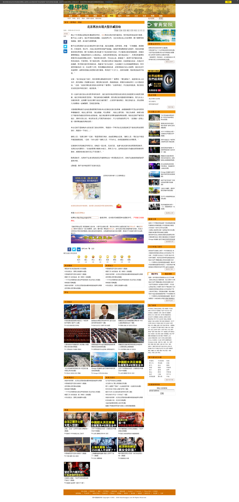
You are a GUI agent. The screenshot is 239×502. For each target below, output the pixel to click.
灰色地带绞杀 (127, 433)
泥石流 (131, 325)
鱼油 (106, 373)
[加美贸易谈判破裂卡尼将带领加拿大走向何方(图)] (154, 148)
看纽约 (126, 493)
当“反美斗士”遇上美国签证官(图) (116, 383)
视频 (161, 16)
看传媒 (133, 493)
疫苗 (156, 315)
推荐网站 (78, 493)
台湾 (169, 331)
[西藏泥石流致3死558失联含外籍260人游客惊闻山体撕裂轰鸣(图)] (131, 329)
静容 (159, 372)
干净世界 (87, 493)
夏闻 (167, 365)
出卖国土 (150, 312)
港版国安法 (168, 315)
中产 (162, 331)
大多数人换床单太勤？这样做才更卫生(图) (162, 230)
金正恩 (161, 319)
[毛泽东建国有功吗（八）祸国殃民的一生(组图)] (154, 204)
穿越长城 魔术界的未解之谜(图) (158, 232)
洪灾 (76, 373)
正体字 (82, 433)
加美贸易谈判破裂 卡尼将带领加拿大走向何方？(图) (168, 150)
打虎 (161, 325)
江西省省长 (69, 349)
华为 (152, 325)
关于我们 (106, 491)
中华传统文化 (75, 433)
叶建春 (75, 349)
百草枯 (77, 325)
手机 (163, 350)
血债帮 (73, 483)
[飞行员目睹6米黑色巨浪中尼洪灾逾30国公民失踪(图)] (77, 353)
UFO (154, 319)
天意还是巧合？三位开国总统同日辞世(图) (162, 50)
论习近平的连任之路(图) (113, 380)
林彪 (157, 348)
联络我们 (92, 491)
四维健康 (152, 376)
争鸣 (73, 18)
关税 (153, 321)
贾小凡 (151, 363)
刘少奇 (161, 348)
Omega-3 (96, 373)
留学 (171, 342)
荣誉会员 (132, 226)
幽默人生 (153, 350)
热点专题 (152, 95)
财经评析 (98, 18)
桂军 (159, 346)
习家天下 (78, 483)
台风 (121, 373)
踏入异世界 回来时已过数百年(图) (159, 55)
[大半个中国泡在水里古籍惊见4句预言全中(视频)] (131, 353)
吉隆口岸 (125, 325)
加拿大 (163, 327)
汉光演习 (150, 317)
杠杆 (149, 329)
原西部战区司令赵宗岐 (99, 349)
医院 (73, 325)
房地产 (150, 331)
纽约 (119, 16)
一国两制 (172, 325)
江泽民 (150, 323)
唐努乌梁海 (168, 338)
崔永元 (154, 323)
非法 (74, 456)
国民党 (166, 317)
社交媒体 (153, 327)
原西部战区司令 (111, 349)
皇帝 (167, 348)
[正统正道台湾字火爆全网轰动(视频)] (77, 413)
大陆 (78, 16)
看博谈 (73, 22)
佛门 (82, 483)
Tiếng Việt (147, 491)
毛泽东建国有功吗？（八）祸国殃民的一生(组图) (168, 207)
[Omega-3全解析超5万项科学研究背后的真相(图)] (104, 353)
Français (138, 491)
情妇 (149, 325)
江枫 (159, 374)
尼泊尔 (135, 325)
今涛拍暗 (161, 361)
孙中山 (166, 346)
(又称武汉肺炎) (157, 308)
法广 (149, 327)
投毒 (70, 325)
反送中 (168, 323)
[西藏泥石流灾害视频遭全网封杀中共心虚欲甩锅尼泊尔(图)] (131, 305)
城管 (70, 456)
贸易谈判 (167, 321)
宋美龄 (150, 348)
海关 (149, 344)
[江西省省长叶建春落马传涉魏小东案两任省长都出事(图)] (77, 329)
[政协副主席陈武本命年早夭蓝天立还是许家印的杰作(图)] (104, 305)
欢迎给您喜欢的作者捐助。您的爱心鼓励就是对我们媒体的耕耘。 (92, 206)
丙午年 (129, 373)
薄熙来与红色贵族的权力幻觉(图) (75, 268)
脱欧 (166, 327)
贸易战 (159, 310)
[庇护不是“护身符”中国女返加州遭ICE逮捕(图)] (154, 180)
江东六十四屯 (161, 338)
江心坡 (159, 340)
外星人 (150, 352)
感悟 (161, 350)
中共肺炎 (150, 308)
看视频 (119, 493)
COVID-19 (153, 310)
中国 (121, 349)
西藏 (121, 325)
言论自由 (150, 342)
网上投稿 (84, 491)
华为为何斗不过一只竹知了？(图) (116, 394)
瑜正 (150, 374)
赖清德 (169, 319)
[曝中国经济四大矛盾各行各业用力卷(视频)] (131, 438)
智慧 (158, 350)
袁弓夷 (162, 315)
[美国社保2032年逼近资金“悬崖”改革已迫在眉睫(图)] (154, 123)
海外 (170, 344)
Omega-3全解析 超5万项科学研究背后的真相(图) (168, 174)
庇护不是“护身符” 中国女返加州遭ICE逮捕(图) (168, 182)
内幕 (161, 323)
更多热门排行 (169, 269)
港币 (172, 329)
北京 (64, 36)
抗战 (162, 346)
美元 (152, 329)
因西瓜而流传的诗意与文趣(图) (158, 48)
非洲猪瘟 (166, 333)
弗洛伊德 (150, 319)
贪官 (171, 323)
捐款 (99, 491)
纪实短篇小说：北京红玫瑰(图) (115, 400)
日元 (169, 329)
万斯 (160, 321)
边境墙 (157, 321)
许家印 (102, 325)
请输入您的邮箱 (162, 388)
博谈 (111, 16)
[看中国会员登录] (162, 24)
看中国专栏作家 (155, 357)
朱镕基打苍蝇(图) (70, 282)
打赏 (124, 30)
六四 (170, 310)
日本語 (155, 491)
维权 (161, 336)
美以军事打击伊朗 (154, 98)
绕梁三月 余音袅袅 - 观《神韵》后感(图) (78, 277)
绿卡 (164, 344)
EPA (100, 373)
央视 (159, 342)
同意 (228, 2)
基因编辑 (153, 336)
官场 (87, 16)
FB (157, 327)
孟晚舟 (150, 321)
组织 (77, 456)
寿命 (153, 352)
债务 (172, 327)
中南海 (158, 323)
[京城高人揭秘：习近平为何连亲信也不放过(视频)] (77, 463)
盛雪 (159, 370)
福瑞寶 (140, 493)
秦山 (150, 372)
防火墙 (158, 336)
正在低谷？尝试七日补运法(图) (158, 227)
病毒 (149, 310)
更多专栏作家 (169, 379)
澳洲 (154, 346)
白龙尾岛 (154, 340)
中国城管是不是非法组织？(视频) (75, 274)
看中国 (79, 8)
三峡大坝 (164, 312)
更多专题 (170, 107)
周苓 (150, 367)
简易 (167, 361)
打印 (132, 30)
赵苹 (167, 370)
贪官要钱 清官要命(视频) (73, 288)
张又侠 (167, 310)
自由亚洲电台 (80, 213)
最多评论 (154, 274)
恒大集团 (107, 325)
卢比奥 (171, 308)
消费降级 (99, 458)
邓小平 (154, 348)
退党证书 (147, 493)
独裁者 (68, 483)
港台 (103, 16)
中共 (157, 319)
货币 (159, 329)
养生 (159, 352)
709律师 (165, 336)
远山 (159, 365)
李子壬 (168, 374)
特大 (135, 30)
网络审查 (154, 338)
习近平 (163, 310)
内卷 (127, 458)
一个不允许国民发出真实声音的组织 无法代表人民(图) (82, 280)
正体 (120, 30)
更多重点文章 (169, 213)
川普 (163, 308)
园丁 (150, 370)
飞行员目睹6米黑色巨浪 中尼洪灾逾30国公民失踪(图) (167, 117)
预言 (121, 433)
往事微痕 (155, 317)
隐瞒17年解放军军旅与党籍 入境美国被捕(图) (120, 406)
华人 (162, 342)
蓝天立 (98, 325)
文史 (136, 16)
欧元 (166, 329)
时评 (69, 18)
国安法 (150, 315)
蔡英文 (172, 331)
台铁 (160, 312)
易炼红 (79, 349)
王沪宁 (172, 321)
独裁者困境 (135, 433)
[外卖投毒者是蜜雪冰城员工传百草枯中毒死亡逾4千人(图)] (77, 305)
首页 (70, 16)
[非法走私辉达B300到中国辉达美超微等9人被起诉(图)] (154, 164)
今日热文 (68, 302)
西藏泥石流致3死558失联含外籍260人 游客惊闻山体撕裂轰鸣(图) (168, 158)
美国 (95, 16)
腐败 (155, 325)
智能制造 (123, 458)
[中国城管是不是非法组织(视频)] (77, 438)
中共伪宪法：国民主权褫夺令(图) (75, 271)
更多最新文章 (169, 241)
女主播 (155, 342)
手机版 (116, 30)
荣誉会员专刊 (154, 44)
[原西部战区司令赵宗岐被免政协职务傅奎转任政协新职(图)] (104, 329)
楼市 (153, 331)
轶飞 (150, 365)
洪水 (159, 315)
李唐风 (168, 367)
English (130, 491)
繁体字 (68, 433)
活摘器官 (155, 312)
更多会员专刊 (169, 61)
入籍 (161, 344)
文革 (156, 352)
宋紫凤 (151, 361)
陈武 (94, 325)
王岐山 (165, 319)
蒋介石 (170, 346)
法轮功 (150, 338)
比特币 (155, 329)
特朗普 (166, 308)
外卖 (67, 325)
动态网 (155, 493)
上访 (169, 336)
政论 (78, 18)
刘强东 (153, 333)
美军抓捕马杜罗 (154, 104)
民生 (166, 344)
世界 (128, 16)
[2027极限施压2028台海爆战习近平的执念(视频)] (131, 413)
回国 (158, 344)
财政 (156, 331)
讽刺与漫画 (90, 18)
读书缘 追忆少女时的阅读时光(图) (159, 59)
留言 (128, 30)
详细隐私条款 (109, 2)
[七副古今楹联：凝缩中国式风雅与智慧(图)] (154, 188)
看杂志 (112, 493)
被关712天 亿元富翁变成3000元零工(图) (118, 392)
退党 (169, 317)
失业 (94, 458)
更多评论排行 (169, 300)
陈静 (159, 367)
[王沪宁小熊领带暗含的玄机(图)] (154, 196)
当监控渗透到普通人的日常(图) (115, 403)
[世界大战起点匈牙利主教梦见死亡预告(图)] (154, 139)
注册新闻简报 (154, 384)
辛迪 (167, 376)
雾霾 (149, 336)
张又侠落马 (152, 101)
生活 (144, 16)
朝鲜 (159, 327)
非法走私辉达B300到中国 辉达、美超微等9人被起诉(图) (168, 166)
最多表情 (168, 274)
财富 (159, 331)
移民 (165, 342)
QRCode (84, 248)
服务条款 (114, 491)
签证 (155, 344)
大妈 (156, 333)
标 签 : (66, 34)
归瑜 (167, 363)
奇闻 (152, 16)
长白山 (150, 340)
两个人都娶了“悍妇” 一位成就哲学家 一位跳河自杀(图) (123, 386)
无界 (161, 493)
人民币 (162, 329)
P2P (173, 333)
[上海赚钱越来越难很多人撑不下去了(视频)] (104, 438)
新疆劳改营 (168, 340)
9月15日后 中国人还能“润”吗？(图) (116, 389)
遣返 (152, 344)
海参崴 (165, 331)
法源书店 (105, 493)
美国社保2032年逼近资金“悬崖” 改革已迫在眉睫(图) (168, 125)
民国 (156, 346)
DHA (103, 373)
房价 (159, 333)
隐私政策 (122, 491)
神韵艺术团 (96, 493)
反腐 (158, 325)
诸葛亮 (171, 348)
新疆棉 (169, 312)
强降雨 (125, 373)
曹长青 (160, 376)
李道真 (160, 363)
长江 (153, 315)
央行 (169, 327)
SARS (163, 340)
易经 (149, 350)
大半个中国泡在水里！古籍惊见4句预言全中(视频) (168, 134)
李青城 (168, 372)
